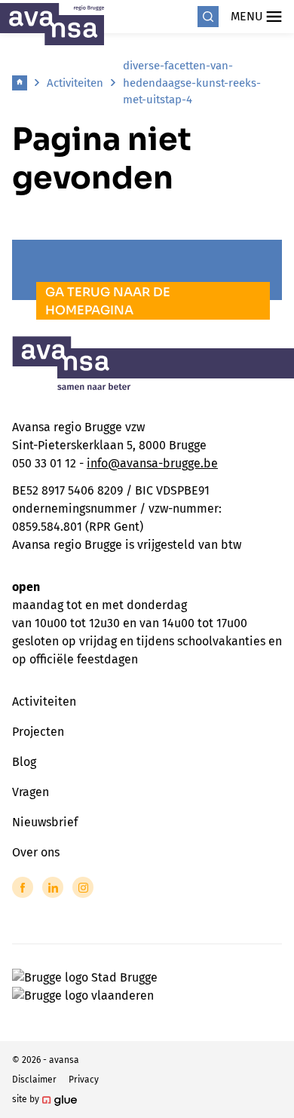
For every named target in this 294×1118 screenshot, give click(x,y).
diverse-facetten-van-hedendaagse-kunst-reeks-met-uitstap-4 (192, 82)
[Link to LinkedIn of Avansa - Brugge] (52, 887)
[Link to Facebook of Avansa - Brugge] (22, 887)
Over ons (36, 852)
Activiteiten (75, 83)
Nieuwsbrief (45, 822)
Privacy (84, 1079)
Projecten (38, 731)
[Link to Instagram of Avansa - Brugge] (82, 887)
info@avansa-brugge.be (152, 463)
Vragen (30, 792)
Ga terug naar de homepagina (107, 301)
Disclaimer (34, 1079)
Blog (24, 762)
